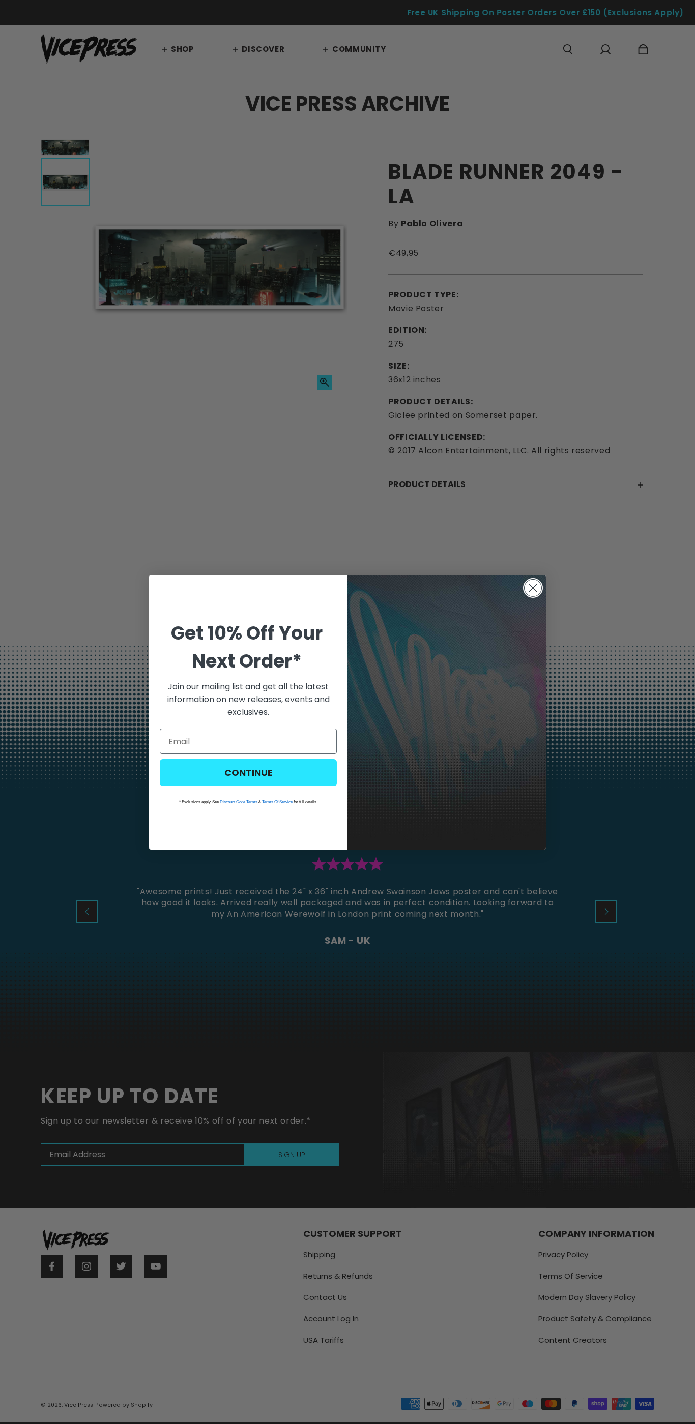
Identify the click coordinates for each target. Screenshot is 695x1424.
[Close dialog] (533, 588)
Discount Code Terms (238, 802)
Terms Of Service (277, 802)
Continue (248, 772)
